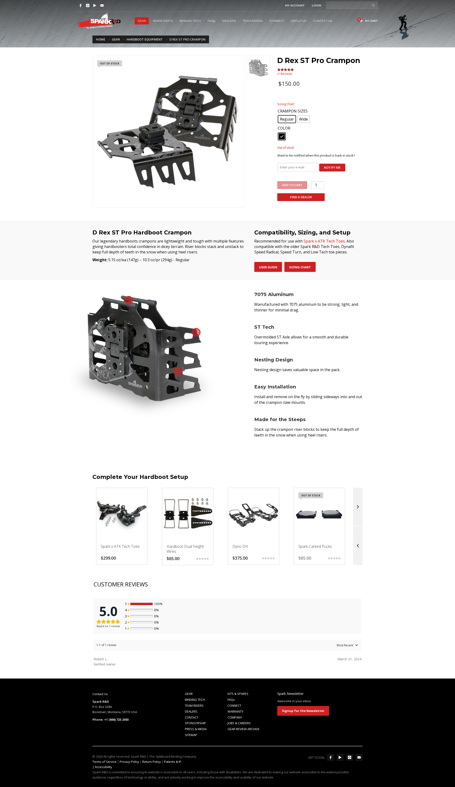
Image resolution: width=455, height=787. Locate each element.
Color (284, 128)
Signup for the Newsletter (303, 711)
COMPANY (235, 717)
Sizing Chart (285, 104)
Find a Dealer (301, 197)
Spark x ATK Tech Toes (324, 241)
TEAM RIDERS (194, 705)
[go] (373, 5)
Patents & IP (172, 762)
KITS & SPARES (238, 694)
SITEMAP (191, 735)
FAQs (231, 699)
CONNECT (234, 705)
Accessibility (103, 767)
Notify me (332, 167)
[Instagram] (87, 5)
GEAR (189, 694)
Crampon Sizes (293, 111)
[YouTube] (94, 5)
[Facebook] (80, 5)
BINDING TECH (195, 699)
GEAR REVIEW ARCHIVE (243, 729)
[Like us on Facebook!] (330, 757)
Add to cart (292, 185)
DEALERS (191, 711)
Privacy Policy (129, 762)
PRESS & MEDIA (196, 729)
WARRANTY (235, 711)
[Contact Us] (101, 5)
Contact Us (100, 694)
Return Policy (151, 762)
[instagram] (349, 757)
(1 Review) (284, 74)
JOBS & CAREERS (239, 723)
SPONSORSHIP (195, 723)
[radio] (287, 119)
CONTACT (191, 717)
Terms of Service (104, 762)
